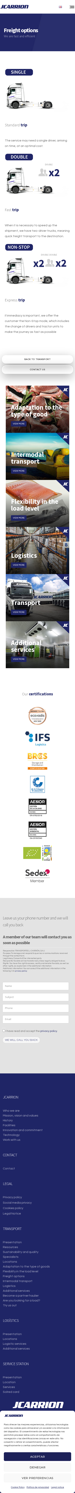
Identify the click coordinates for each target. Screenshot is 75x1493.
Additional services (16, 1290)
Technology (11, 1134)
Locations (10, 1261)
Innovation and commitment (23, 1130)
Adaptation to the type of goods (26, 1266)
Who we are (11, 1110)
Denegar (37, 1467)
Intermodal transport (17, 1281)
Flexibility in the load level (20, 1271)
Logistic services (14, 1343)
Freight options (14, 1276)
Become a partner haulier (21, 1295)
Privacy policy (12, 1197)
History (8, 1120)
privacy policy (21, 971)
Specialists (10, 1256)
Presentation (12, 1242)
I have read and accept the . (31, 1031)
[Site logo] (14, 7)
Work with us (11, 1139)
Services (9, 1387)
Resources (10, 1247)
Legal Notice (12, 1213)
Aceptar (37, 1456)
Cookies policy (13, 1208)
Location (9, 1382)
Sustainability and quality (20, 1252)
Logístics (9, 1285)
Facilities (9, 1125)
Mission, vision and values (20, 1115)
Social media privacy (17, 1202)
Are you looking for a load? (21, 1300)
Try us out (10, 1305)
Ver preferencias (37, 1478)
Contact (9, 1168)
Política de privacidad (38, 1487)
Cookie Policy (18, 1487)
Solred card (11, 1391)
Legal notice (57, 1487)
